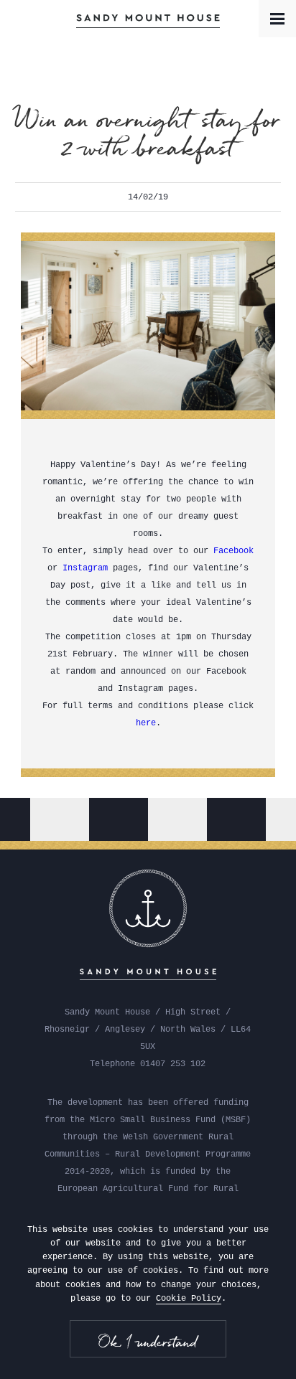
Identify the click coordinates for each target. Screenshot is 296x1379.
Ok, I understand (148, 1341)
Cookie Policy (188, 1299)
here (146, 723)
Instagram (85, 568)
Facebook (233, 551)
